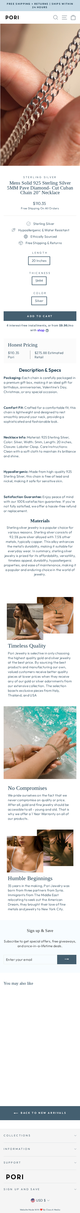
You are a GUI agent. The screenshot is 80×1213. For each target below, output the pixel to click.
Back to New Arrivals (43, 1112)
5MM (39, 280)
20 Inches (39, 260)
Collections (17, 1135)
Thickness (40, 273)
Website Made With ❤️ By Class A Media (40, 1209)
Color (40, 293)
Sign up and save (22, 1189)
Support (12, 1162)
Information (17, 1148)
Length (40, 252)
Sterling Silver (40, 177)
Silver (39, 301)
